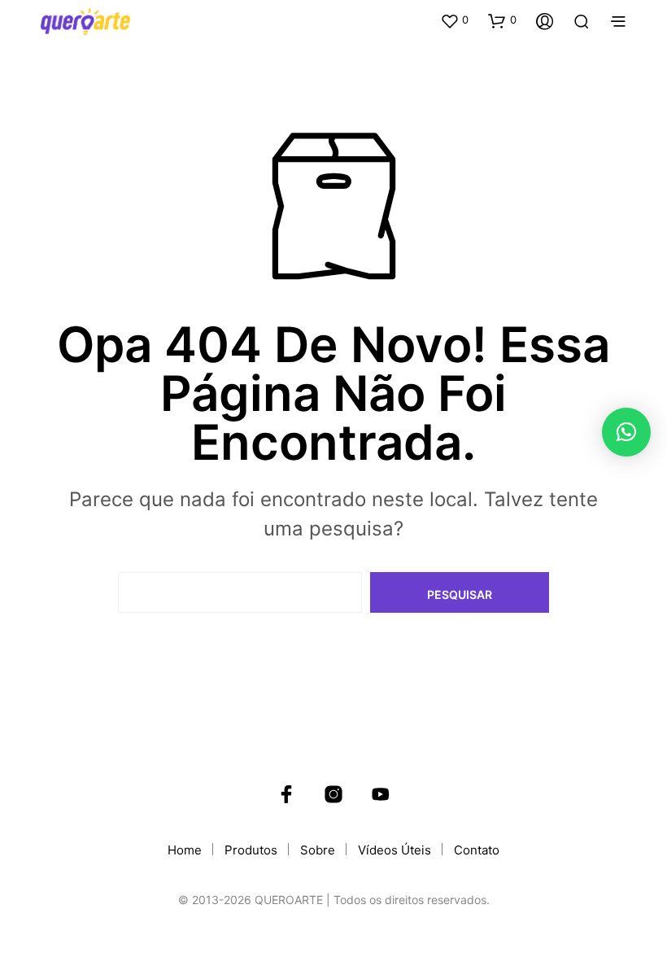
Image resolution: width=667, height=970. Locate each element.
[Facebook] (286, 794)
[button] (454, 20)
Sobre (317, 850)
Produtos (251, 850)
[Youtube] (380, 794)
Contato (476, 850)
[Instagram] (333, 794)
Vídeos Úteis (394, 850)
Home (185, 850)
